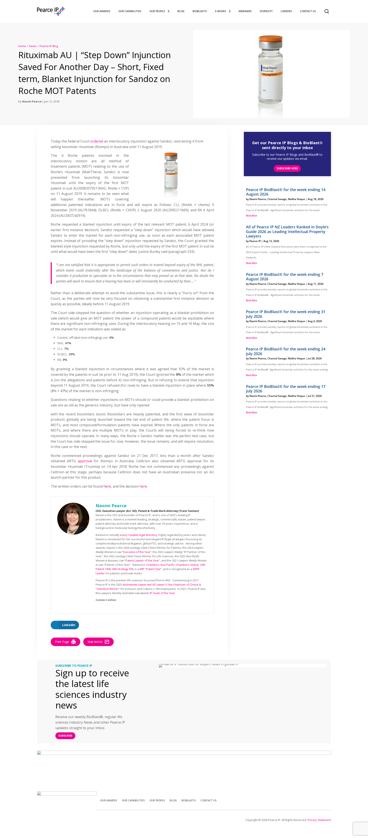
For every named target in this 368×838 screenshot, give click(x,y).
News (32, 46)
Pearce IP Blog (49, 46)
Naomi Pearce (32, 101)
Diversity (266, 11)
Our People (157, 11)
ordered (96, 141)
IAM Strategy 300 (122, 569)
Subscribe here (287, 168)
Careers (286, 11)
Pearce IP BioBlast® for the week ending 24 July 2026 (285, 351)
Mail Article (95, 642)
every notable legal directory (138, 535)
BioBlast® (200, 11)
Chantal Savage (277, 199)
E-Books (220, 11)
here (107, 486)
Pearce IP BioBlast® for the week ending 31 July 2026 (285, 314)
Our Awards (101, 11)
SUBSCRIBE (65, 735)
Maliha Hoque (296, 199)
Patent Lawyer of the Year (142, 560)
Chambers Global (187, 565)
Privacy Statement (319, 820)
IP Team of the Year (162, 593)
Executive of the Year (136, 552)
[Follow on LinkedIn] (326, 800)
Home (22, 46)
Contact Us (308, 11)
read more (251, 215)
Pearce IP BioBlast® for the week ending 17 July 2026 (285, 389)
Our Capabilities (129, 11)
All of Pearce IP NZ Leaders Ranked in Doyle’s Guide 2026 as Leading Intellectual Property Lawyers (287, 231)
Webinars (245, 11)
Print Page (62, 642)
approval (85, 461)
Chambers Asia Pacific (160, 565)
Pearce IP (255, 241)
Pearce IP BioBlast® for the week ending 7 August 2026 (284, 277)
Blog (180, 11)
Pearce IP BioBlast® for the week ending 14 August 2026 (285, 192)
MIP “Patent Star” (151, 569)
